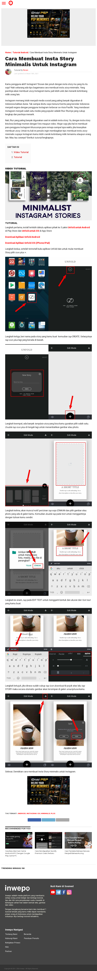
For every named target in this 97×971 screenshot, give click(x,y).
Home (8, 52)
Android (22, 813)
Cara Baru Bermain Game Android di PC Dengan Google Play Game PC (17, 853)
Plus (53, 813)
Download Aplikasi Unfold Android (22, 237)
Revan (25, 70)
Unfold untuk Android (79, 227)
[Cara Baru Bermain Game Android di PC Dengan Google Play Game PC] (18, 848)
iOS (38, 813)
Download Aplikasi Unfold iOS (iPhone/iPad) (27, 243)
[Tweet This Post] (48, 819)
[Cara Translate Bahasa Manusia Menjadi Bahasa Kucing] (78, 848)
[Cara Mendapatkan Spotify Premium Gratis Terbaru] (48, 848)
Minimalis (45, 813)
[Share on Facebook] (34, 819)
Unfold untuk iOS (30, 231)
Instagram (32, 813)
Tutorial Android (20, 52)
